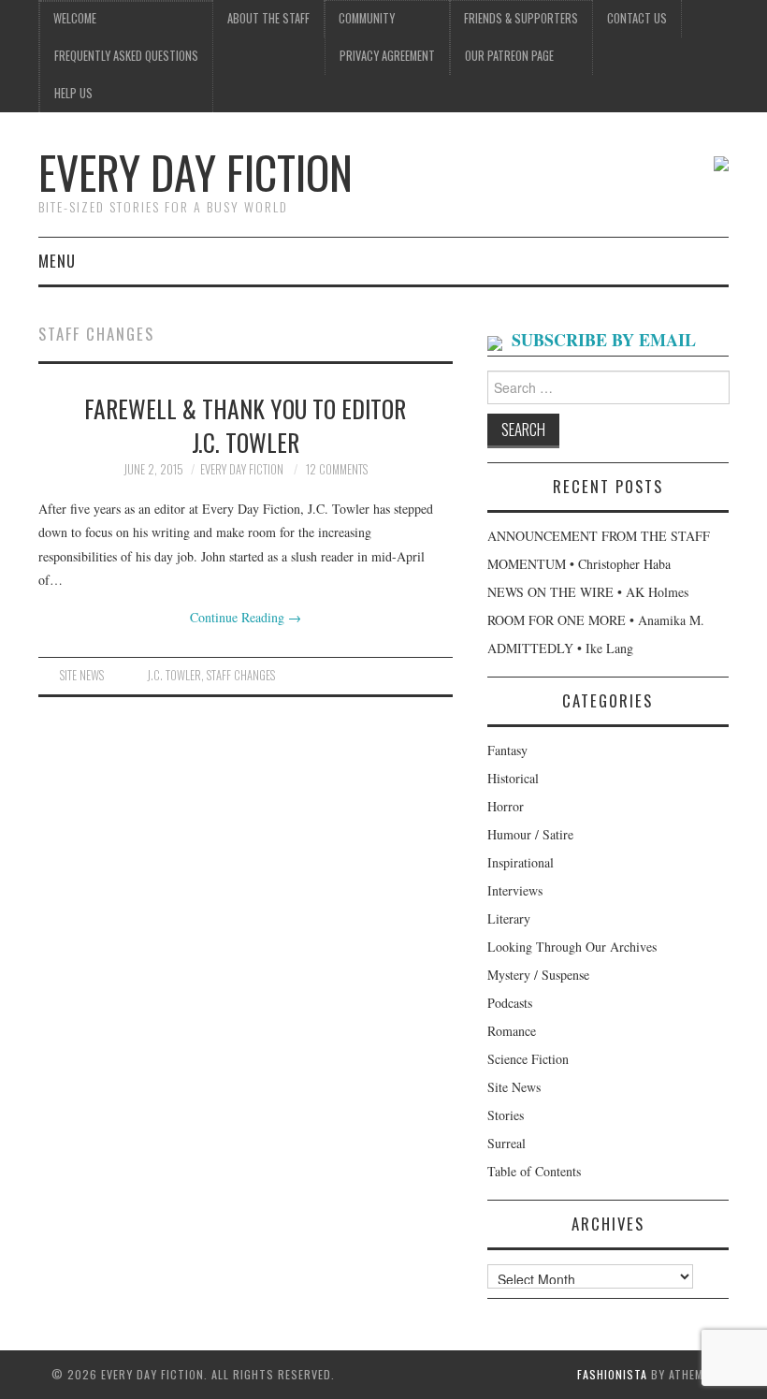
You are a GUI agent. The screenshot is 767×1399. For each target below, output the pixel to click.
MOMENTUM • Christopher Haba (579, 564)
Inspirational (520, 862)
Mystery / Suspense (538, 975)
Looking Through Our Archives (572, 946)
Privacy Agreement (387, 56)
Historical (513, 778)
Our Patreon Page (509, 56)
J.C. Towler (174, 675)
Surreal (506, 1143)
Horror (505, 806)
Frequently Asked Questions (126, 56)
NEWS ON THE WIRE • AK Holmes (587, 592)
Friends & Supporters (521, 18)
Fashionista (612, 1374)
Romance (511, 1031)
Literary (508, 918)
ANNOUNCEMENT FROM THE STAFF (598, 536)
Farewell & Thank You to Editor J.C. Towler (245, 424)
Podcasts (509, 1003)
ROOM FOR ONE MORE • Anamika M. (595, 620)
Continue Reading (245, 617)
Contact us (637, 18)
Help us (73, 93)
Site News (82, 675)
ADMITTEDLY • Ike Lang (560, 648)
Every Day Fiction (195, 171)
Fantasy (507, 750)
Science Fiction (528, 1059)
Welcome (74, 18)
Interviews (515, 890)
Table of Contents (534, 1171)
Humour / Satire (530, 834)
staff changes (241, 675)
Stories (505, 1115)
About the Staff (268, 18)
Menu (57, 260)
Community (367, 18)
